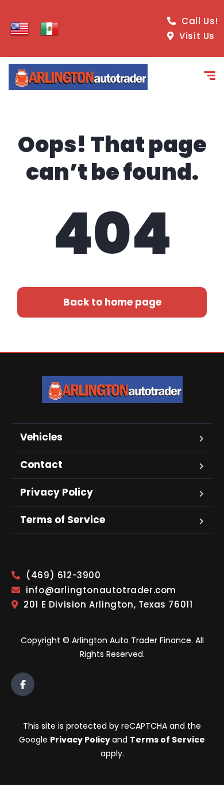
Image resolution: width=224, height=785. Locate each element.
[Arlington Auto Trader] (78, 77)
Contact (41, 464)
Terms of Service (62, 520)
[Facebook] (22, 684)
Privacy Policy (56, 492)
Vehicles (41, 437)
